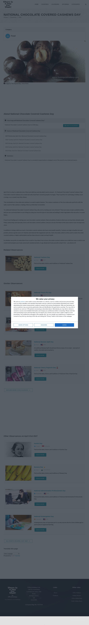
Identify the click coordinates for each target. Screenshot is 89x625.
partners (22, 301)
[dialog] (44, 312)
